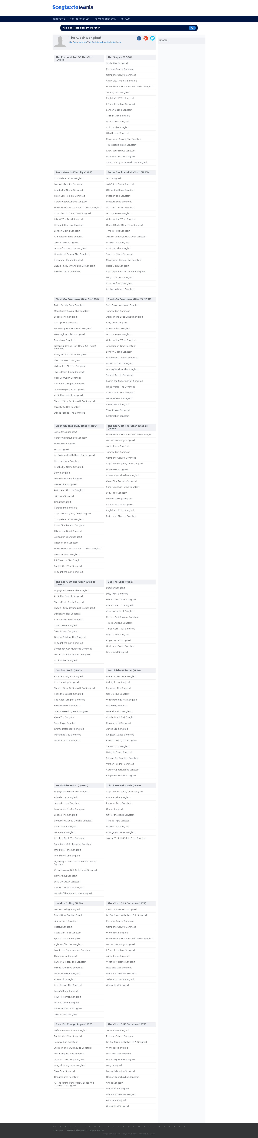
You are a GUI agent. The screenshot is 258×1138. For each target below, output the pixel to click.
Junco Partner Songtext (67, 803)
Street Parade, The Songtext (69, 413)
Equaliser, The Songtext (118, 688)
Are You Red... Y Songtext (119, 606)
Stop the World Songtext (119, 254)
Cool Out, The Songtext (118, 248)
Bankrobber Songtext (117, 122)
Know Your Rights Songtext (120, 151)
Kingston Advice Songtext (120, 735)
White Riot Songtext (117, 63)
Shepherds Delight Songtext (121, 776)
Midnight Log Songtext (118, 682)
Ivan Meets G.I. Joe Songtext (69, 809)
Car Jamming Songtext (66, 682)
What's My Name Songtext (68, 190)
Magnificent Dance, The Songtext (124, 260)
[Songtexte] (74, 7)
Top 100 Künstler (79, 19)
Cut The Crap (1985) (120, 582)
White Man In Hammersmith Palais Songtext (129, 87)
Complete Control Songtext (121, 75)
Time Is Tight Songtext (118, 821)
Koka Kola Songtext (64, 979)
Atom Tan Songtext (64, 717)
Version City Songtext (118, 747)
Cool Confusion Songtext (119, 283)
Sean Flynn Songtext (65, 723)
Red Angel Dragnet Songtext (69, 384)
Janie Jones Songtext (65, 432)
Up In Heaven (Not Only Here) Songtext (75, 870)
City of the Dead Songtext (120, 190)
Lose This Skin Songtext (119, 712)
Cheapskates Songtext (66, 1077)
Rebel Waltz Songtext (65, 827)
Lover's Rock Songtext (66, 991)
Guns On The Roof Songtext (69, 1060)
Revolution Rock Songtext (68, 1009)
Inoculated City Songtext (67, 735)
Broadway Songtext (64, 340)
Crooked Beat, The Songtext (69, 838)
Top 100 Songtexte (105, 19)
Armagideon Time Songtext (68, 237)
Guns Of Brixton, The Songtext (70, 248)
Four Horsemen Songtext (67, 997)
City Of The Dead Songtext (68, 219)
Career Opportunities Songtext (70, 202)
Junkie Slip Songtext (117, 729)
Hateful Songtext (63, 927)
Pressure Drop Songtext (119, 202)
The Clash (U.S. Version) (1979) (127, 903)
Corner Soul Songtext (65, 876)
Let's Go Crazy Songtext (67, 882)
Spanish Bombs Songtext (119, 375)
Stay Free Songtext (116, 323)
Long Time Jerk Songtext (119, 278)
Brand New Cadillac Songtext (122, 358)
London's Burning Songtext (68, 184)
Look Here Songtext (65, 832)
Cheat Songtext (62, 502)
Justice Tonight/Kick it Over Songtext (126, 237)
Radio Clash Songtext (117, 266)
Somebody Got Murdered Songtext (73, 329)
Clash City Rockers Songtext (121, 81)
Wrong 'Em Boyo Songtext (68, 968)
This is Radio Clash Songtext (121, 145)
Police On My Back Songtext (69, 305)
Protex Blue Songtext (65, 485)
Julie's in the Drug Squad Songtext (124, 317)
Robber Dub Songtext (117, 243)
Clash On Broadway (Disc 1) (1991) (77, 426)
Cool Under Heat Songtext (120, 611)
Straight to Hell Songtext (67, 407)
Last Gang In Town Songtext (69, 1054)
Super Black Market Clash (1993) (128, 172)
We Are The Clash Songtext (121, 600)
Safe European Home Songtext (122, 305)
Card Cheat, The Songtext (120, 393)
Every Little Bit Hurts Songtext (70, 355)
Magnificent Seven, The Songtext (124, 139)
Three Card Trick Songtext (120, 629)
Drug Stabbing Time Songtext (70, 1065)
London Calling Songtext (119, 110)
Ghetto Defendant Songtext (69, 390)
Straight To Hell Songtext (67, 272)
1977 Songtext (113, 178)
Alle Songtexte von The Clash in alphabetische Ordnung (95, 42)
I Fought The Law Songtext (68, 225)
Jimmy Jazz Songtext (65, 921)
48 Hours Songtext (64, 496)
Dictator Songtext (115, 588)
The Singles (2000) (120, 57)
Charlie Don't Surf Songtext (120, 717)
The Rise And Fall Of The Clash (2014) (75, 58)
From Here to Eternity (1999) (74, 172)
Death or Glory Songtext (119, 399)
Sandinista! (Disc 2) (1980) (124, 670)
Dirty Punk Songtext (117, 594)
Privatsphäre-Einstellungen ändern (85, 1130)
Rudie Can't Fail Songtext (119, 364)
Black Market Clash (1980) (124, 785)
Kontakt (125, 19)
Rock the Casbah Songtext (120, 157)
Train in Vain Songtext (118, 116)
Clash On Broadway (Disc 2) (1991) (129, 299)
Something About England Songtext (73, 821)
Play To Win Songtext (117, 635)
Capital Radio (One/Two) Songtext (72, 213)
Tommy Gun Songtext (118, 93)
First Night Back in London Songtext (125, 272)
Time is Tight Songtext (118, 231)
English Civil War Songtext (120, 98)
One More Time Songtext (67, 850)
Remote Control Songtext (120, 69)
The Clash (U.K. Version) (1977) (127, 1024)
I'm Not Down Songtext (66, 1003)
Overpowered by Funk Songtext (71, 712)
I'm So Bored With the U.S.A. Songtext (74, 455)
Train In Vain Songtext (66, 243)
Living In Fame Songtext (119, 752)
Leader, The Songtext (65, 317)
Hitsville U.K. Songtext (117, 133)
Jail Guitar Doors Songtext (120, 184)
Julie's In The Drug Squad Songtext (73, 1048)
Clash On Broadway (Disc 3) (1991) (77, 299)
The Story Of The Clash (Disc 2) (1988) (128, 427)
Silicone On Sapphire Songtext (122, 758)
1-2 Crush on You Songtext (120, 208)
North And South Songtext (120, 646)
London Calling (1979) (69, 903)
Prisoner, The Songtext (118, 196)
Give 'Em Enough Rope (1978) (74, 1024)
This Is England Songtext (119, 623)
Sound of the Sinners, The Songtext (73, 893)
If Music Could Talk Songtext (69, 888)
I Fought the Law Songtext (120, 104)
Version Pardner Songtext (120, 764)
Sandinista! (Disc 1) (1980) (72, 785)
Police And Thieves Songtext (69, 490)
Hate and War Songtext (67, 461)
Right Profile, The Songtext (120, 387)
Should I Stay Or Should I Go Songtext (126, 162)
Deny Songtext (62, 473)
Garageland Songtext (65, 508)
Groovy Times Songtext (119, 213)
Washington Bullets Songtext (69, 334)
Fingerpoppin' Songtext (118, 640)
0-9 (54, 1127)
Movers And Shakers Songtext (122, 617)
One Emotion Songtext (118, 329)
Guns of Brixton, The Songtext (122, 369)
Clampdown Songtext (117, 404)
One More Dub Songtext (67, 856)
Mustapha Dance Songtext (120, 289)
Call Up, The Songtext (117, 127)
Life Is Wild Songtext (117, 652)
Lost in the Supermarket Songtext (124, 381)
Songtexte (59, 19)
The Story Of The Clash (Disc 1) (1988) (75, 583)
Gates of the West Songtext (121, 219)
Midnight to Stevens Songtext (70, 366)
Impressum (58, 1130)
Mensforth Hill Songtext (118, 723)
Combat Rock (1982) (69, 670)
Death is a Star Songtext (67, 741)
